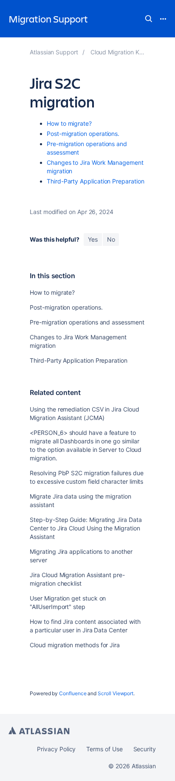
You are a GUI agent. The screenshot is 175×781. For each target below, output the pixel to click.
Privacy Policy (56, 749)
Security (144, 749)
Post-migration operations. (83, 133)
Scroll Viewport (115, 693)
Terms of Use (104, 749)
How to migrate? (69, 123)
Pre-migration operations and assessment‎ (87, 322)
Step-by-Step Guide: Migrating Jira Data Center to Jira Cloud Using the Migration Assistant (85, 528)
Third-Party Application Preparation (95, 181)
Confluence (72, 693)
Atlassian (39, 730)
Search (148, 18)
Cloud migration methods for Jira (75, 644)
